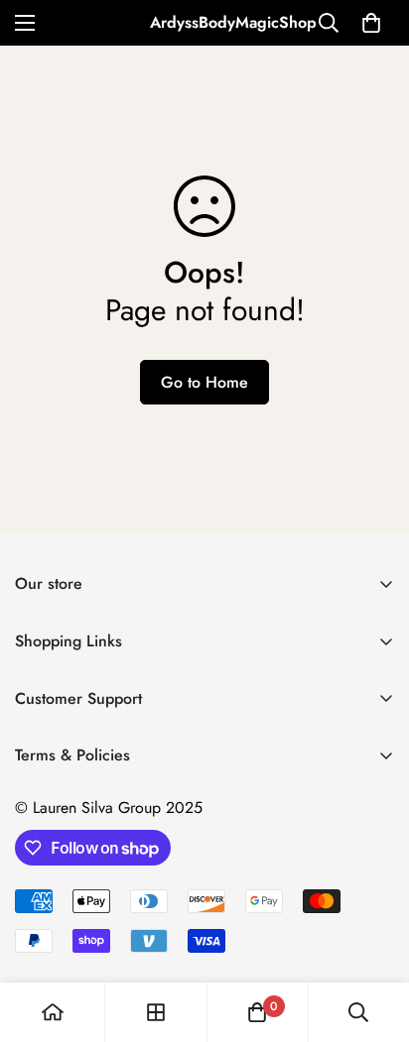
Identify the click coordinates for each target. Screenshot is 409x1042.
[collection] (156, 1012)
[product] (53, 1012)
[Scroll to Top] (373, 937)
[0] (371, 23)
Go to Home (204, 382)
